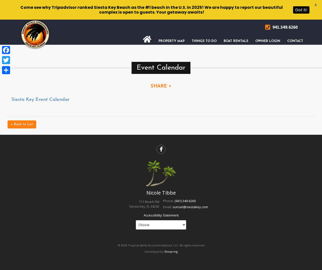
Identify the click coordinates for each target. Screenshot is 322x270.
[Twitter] (6, 60)
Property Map (171, 41)
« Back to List (22, 124)
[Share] (6, 70)
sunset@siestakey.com (190, 207)
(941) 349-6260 (185, 201)
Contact (295, 41)
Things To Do (204, 41)
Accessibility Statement (161, 215)
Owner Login (267, 41)
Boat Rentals (236, 41)
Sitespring (171, 251)
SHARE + (161, 86)
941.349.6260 (285, 27)
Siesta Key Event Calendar (40, 99)
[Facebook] (6, 50)
